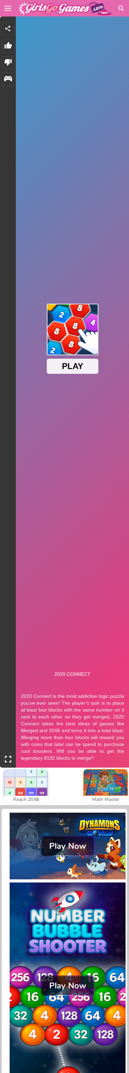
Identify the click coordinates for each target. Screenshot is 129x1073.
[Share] (7, 28)
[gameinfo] (8, 80)
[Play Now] (68, 878)
